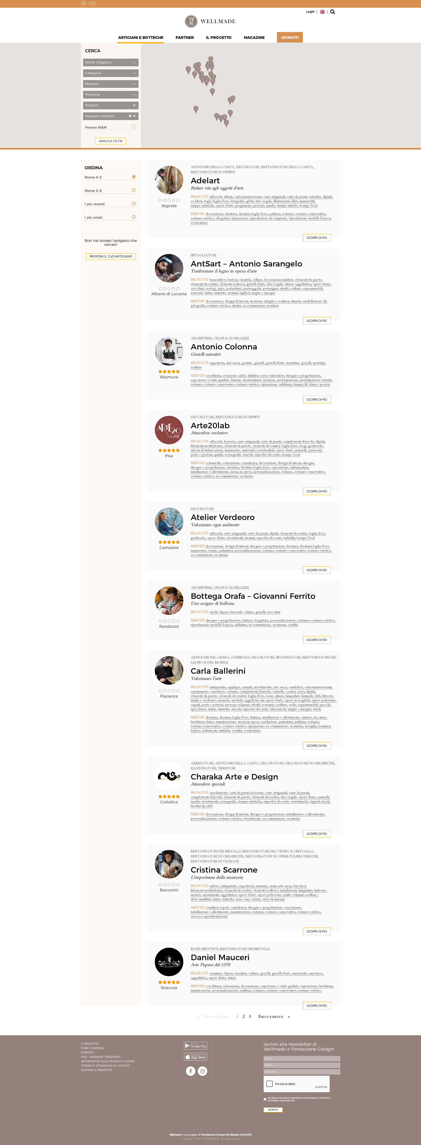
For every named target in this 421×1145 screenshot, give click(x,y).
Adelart (205, 180)
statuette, (220, 293)
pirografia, (198, 306)
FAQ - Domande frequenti (100, 1057)
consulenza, (249, 463)
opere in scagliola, (298, 700)
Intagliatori (203, 255)
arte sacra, (233, 363)
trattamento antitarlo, (216, 731)
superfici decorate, (268, 455)
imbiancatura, (299, 467)
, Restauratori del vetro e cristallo (277, 851)
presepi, (259, 205)
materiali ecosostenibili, (258, 450)
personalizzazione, (266, 472)
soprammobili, (313, 288)
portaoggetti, (252, 288)
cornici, (291, 691)
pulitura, (275, 214)
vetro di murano (273, 899)
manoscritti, (307, 201)
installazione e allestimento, (210, 472)
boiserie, (230, 441)
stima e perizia (319, 384)
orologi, (211, 288)
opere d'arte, (225, 205)
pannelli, (301, 450)
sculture (196, 367)
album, (229, 197)
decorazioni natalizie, (279, 280)
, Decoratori (246, 167)
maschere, (316, 973)
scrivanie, (268, 705)
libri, (295, 201)
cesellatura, (214, 376)
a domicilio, (214, 463)
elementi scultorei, (232, 284)
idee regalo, (264, 201)
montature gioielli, (299, 363)
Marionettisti (204, 949)
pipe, (221, 288)
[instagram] (202, 1071)
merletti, (237, 700)
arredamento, (263, 687)
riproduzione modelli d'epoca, (310, 218)
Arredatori (202, 763)
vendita (293, 625)
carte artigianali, (274, 197)
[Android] (195, 1046)
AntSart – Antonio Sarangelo (246, 263)
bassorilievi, (218, 280)
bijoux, (224, 612)
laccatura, (320, 717)
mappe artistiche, (203, 205)
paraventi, (315, 450)
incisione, (256, 301)
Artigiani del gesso (210, 657)
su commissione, (254, 306)
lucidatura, (198, 722)
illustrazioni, (282, 201)
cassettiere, (218, 691)
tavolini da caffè (202, 806)
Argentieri (201, 338)
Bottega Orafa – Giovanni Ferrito (253, 596)
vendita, (237, 731)
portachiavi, (234, 288)
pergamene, (243, 205)
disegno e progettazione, (303, 376)
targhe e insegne (263, 293)
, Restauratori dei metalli (244, 949)
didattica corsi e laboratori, (266, 376)
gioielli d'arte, (256, 284)
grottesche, (316, 446)
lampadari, (292, 696)
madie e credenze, (204, 700)
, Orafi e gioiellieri (230, 338)
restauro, (288, 214)
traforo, (196, 731)
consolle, (279, 691)
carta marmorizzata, (248, 197)
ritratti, (284, 288)
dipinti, (328, 197)
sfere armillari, (201, 899)
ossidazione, (269, 722)
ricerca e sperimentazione (209, 916)
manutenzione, (226, 722)
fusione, (236, 380)
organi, (196, 705)
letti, (318, 696)
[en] (322, 11)
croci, (301, 691)
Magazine (254, 37)
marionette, (300, 973)
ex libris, (197, 201)
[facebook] (190, 1071)
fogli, (208, 201)
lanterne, (320, 890)
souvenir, (197, 293)
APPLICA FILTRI (111, 141)
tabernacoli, (278, 709)
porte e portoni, (202, 455)
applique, (234, 687)
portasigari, (271, 288)
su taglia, (311, 726)
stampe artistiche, (250, 801)
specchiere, (199, 709)
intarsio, (296, 301)
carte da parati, (297, 197)
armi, (273, 886)
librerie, (328, 696)
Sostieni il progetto (96, 1070)
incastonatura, (252, 380)
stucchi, (248, 455)
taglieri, (245, 293)
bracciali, (236, 612)
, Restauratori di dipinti (237, 417)
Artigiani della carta (212, 167)
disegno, (309, 463)
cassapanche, (200, 691)
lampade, (307, 696)
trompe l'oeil (309, 205)
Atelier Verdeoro (223, 517)
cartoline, (315, 197)
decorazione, (215, 214)
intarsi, (289, 284)
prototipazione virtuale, (316, 380)
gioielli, (259, 363)
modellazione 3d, (315, 301)
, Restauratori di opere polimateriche (281, 856)
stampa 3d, (300, 384)
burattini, (241, 973)
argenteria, (217, 363)
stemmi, (233, 293)
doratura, (231, 214)
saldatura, (286, 384)
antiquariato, (218, 687)
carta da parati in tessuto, (247, 793)
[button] (111, 62)
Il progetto (90, 1043)
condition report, (218, 907)
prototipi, (319, 363)
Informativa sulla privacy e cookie (108, 1061)
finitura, (247, 620)
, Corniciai (239, 657)
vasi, (247, 899)
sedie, (293, 705)
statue (232, 978)
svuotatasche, (300, 801)
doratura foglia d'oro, (254, 214)
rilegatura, (223, 218)
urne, (239, 899)
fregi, (303, 446)
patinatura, (226, 551)
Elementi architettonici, (207, 446)
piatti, (287, 895)
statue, (209, 293)
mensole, (224, 700)
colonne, (233, 691)
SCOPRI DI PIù (317, 238)
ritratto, (237, 306)
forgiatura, (261, 620)
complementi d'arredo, (299, 441)
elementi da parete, (309, 280)
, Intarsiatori (287, 657)
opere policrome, (324, 700)
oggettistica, (303, 284)
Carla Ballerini (218, 671)
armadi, (247, 687)
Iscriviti (289, 37)
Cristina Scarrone (224, 870)
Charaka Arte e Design (234, 776)
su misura (246, 476)
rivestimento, (253, 819)
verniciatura (199, 223)
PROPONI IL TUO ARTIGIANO (110, 256)
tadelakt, (290, 538)
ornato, (213, 551)
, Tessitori (225, 768)
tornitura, (324, 726)
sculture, (296, 288)
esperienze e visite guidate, (210, 380)
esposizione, (280, 467)
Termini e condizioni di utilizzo (105, 1065)
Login (310, 12)
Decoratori (202, 417)
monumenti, (211, 895)
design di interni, (237, 301)
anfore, (215, 886)
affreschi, (216, 197)
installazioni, (289, 890)
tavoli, (326, 801)
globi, (250, 201)
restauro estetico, (203, 218)
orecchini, (198, 288)
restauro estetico (309, 990)
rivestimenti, (235, 538)
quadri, (271, 205)
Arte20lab (210, 425)
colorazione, (232, 463)
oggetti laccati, (254, 700)
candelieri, (296, 687)
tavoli (317, 709)
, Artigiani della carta (236, 763)
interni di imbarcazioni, (207, 450)
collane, (257, 280)
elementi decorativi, (205, 284)
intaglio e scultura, (277, 301)
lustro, (210, 722)
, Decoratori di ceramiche (309, 763)
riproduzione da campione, (269, 218)
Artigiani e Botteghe (140, 37)
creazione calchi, (235, 376)
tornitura (273, 306)
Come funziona (93, 1048)
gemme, (247, 363)
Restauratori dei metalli (216, 851)
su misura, (280, 625)
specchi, (325, 705)
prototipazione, (288, 380)
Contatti (87, 1052)
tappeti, (315, 801)
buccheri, (300, 886)
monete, (196, 895)
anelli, (214, 612)
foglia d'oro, (221, 201)
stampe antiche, (288, 205)
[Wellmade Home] (210, 21)
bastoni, (233, 280)
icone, (270, 696)
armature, (262, 886)
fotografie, (237, 201)
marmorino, (233, 450)
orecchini (273, 612)
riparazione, (240, 218)
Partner (185, 37)
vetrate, (256, 899)
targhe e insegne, (300, 709)
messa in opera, (241, 472)
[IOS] (195, 1056)
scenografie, (233, 455)
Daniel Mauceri (220, 957)
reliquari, (244, 705)
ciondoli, (245, 280)
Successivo (271, 1016)
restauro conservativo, (311, 214)
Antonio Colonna (224, 346)
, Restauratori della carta (286, 167)
